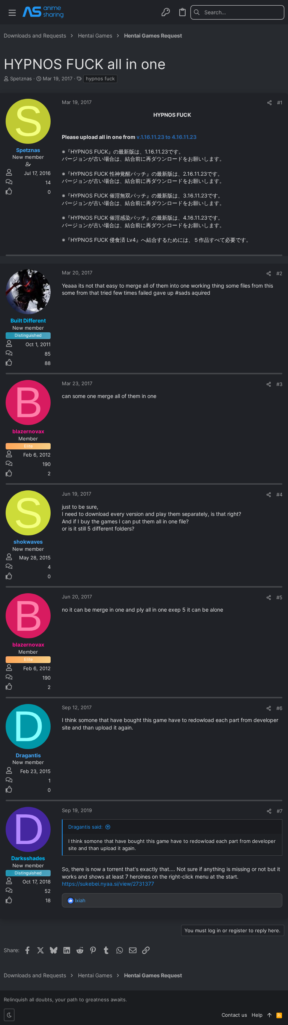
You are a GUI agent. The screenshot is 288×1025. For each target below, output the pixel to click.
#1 (279, 102)
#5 (279, 597)
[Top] (269, 1014)
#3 (279, 384)
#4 (279, 494)
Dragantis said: (85, 827)
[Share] (269, 102)
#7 (279, 811)
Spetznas (21, 78)
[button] (12, 12)
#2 (279, 273)
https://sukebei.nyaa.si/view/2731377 (108, 883)
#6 (279, 708)
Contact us (234, 1015)
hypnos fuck (100, 78)
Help (257, 1015)
